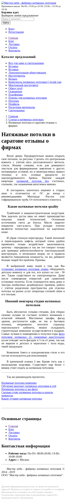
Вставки (13, 69)
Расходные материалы (21, 107)
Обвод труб (15, 88)
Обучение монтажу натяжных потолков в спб (28, 386)
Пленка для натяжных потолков (27, 97)
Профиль (13, 104)
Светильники (16, 110)
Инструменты (16, 75)
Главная (13, 37)
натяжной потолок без (33, 181)
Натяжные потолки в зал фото (19, 389)
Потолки (13, 100)
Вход (11, 28)
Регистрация (16, 31)
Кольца (12, 78)
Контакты (14, 50)
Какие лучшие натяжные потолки (21, 398)
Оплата (12, 47)
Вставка (13, 66)
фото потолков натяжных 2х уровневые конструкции (33, 335)
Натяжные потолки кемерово (19, 382)
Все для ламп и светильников (26, 63)
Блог (11, 41)
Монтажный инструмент (23, 85)
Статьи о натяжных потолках (26, 119)
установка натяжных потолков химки (25, 269)
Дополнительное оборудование (27, 72)
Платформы (15, 94)
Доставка (14, 44)
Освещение (15, 91)
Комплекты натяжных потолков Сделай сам (34, 82)
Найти (6, 22)
